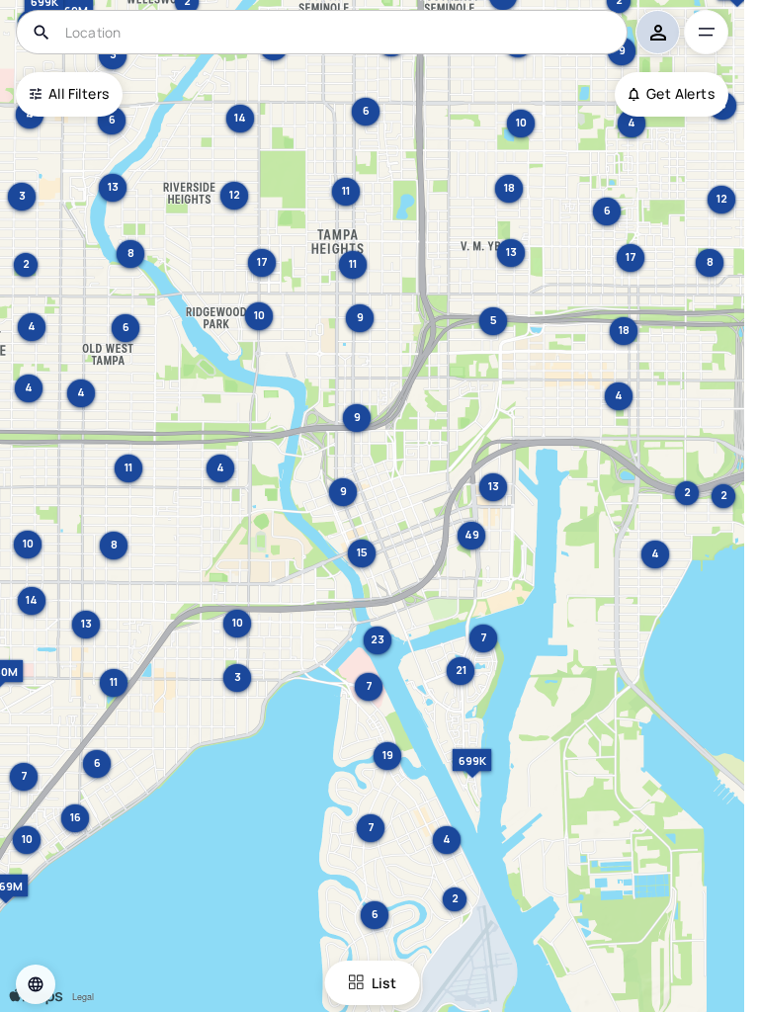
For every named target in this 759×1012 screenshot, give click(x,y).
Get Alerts (680, 93)
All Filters (78, 93)
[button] (35, 984)
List (384, 982)
